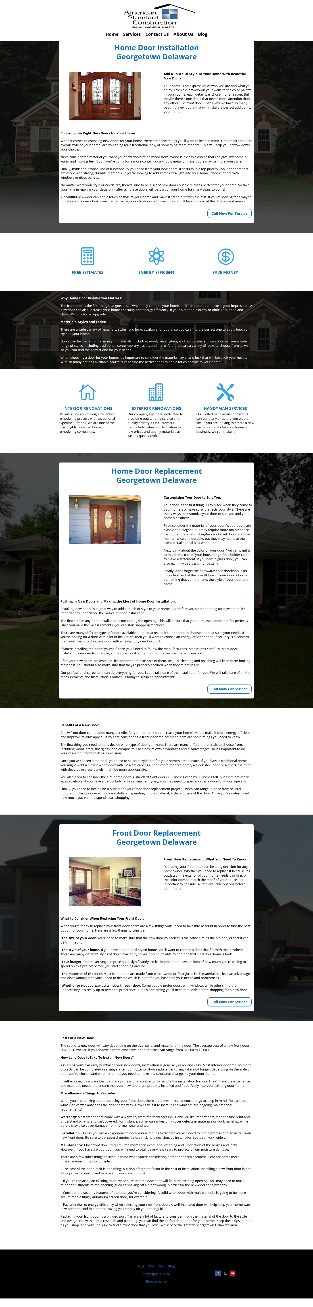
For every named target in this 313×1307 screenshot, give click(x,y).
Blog (202, 35)
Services (132, 35)
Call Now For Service (229, 213)
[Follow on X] (225, 1273)
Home (112, 35)
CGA (151, 1266)
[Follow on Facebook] (218, 1273)
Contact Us (157, 35)
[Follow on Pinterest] (232, 1273)
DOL (161, 1266)
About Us (183, 35)
